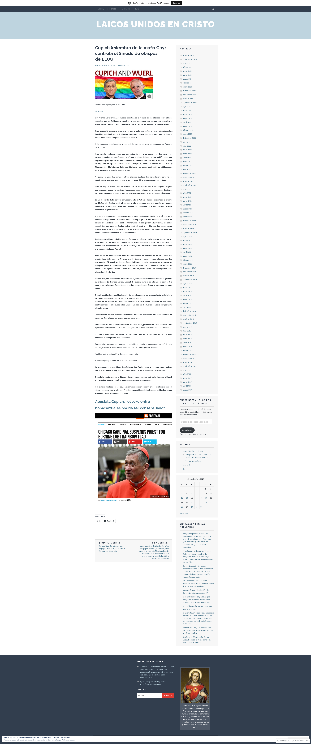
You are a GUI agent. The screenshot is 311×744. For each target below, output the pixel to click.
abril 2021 (187, 205)
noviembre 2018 (189, 315)
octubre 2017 (188, 362)
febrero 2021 (188, 213)
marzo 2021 (187, 209)
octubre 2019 (188, 275)
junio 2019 (187, 291)
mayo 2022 (187, 153)
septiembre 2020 (190, 232)
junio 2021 (187, 197)
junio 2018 (187, 335)
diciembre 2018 (189, 311)
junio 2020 (187, 244)
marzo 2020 (187, 256)
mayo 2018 (187, 339)
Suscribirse (187, 430)
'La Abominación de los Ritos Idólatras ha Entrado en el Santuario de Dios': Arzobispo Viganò (198, 583)
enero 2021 (187, 217)
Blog (137, 9)
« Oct (182, 513)
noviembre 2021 (189, 177)
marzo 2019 (187, 299)
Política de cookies (68, 740)
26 (182, 507)
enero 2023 (187, 134)
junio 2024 (187, 71)
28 (192, 507)
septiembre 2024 (190, 59)
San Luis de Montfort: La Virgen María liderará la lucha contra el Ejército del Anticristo (197, 640)
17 (206, 498)
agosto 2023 (187, 106)
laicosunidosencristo (122, 65)
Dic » (187, 513)
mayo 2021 (187, 201)
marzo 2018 (187, 346)
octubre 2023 (188, 98)
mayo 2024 (187, 75)
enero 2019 (187, 307)
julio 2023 (187, 110)
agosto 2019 (187, 283)
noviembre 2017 (189, 358)
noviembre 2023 (189, 95)
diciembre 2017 (189, 354)
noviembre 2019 (189, 272)
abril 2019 (187, 295)
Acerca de (126, 9)
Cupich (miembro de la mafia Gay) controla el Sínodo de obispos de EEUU (130, 53)
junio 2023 (187, 114)
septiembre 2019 (190, 279)
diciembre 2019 (189, 268)
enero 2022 (187, 169)
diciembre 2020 (189, 220)
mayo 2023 (187, 118)
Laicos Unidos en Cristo (155, 24)
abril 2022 (187, 158)
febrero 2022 (188, 165)
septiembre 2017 (190, 366)
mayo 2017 (187, 382)
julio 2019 (187, 287)
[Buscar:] (149, 696)
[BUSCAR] (213, 9)
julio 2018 (187, 331)
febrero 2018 (188, 350)
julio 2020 (187, 240)
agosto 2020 (187, 236)
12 (182, 498)
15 (197, 498)
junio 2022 (187, 150)
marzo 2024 (187, 79)
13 (187, 498)
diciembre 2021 (189, 173)
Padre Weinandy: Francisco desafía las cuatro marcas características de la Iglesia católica (198, 630)
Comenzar (176, 3)
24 (206, 502)
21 (192, 502)
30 (201, 507)
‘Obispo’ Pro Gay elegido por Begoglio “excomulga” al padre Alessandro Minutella (112, 547)
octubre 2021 (188, 181)
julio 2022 (187, 146)
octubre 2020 (188, 228)
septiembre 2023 (190, 102)
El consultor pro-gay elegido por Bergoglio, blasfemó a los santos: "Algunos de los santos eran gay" (196, 599)
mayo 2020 (187, 248)
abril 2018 (187, 342)
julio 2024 (187, 67)
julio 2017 (187, 374)
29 (197, 507)
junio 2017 (187, 378)
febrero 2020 (188, 260)
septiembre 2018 (190, 323)
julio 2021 (187, 193)
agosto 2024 (187, 63)
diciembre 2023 (189, 91)
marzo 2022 (187, 161)
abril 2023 (187, 122)
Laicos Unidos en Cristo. (107, 9)
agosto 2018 (187, 327)
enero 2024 (187, 87)
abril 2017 (187, 386)
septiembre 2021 (190, 185)
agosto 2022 (187, 142)
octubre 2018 (188, 319)
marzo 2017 (187, 390)
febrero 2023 (188, 130)
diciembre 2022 (189, 138)
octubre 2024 (188, 55)
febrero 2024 (188, 83)
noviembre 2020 (189, 224)
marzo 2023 (187, 126)
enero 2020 (187, 264)
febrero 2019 (188, 303)
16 (201, 498)
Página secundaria (193, 461)
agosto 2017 (187, 370)
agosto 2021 (187, 189)
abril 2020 (187, 252)
